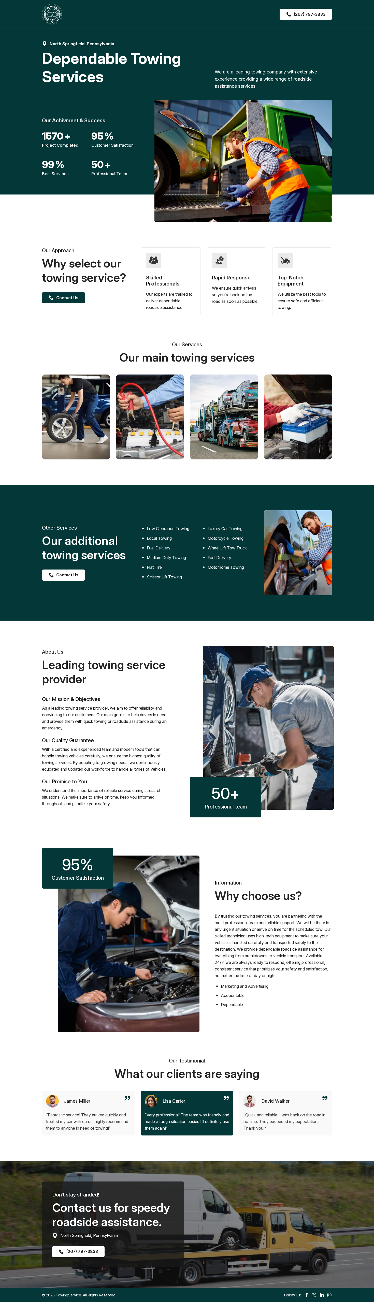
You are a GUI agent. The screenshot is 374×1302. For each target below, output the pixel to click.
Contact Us (67, 297)
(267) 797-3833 (309, 14)
